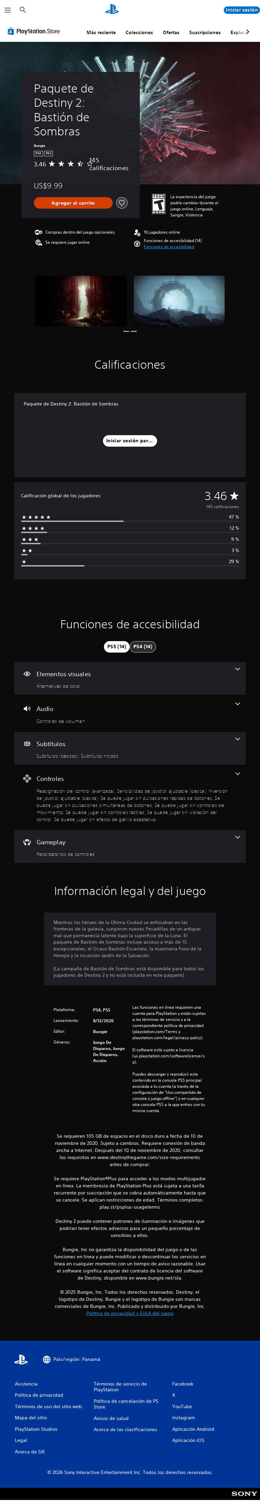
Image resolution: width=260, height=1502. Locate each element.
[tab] (117, 647)
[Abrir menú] (7, 10)
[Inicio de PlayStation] (112, 10)
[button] (169, 247)
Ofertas (171, 32)
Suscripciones (205, 32)
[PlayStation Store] (35, 31)
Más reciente (101, 32)
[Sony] (244, 1498)
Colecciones (139, 32)
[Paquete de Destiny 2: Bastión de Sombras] (80, 300)
